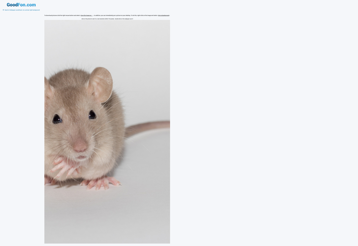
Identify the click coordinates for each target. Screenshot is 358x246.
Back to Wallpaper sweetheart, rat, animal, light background (22, 10)
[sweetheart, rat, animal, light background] (107, 243)
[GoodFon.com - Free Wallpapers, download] (21, 6)
